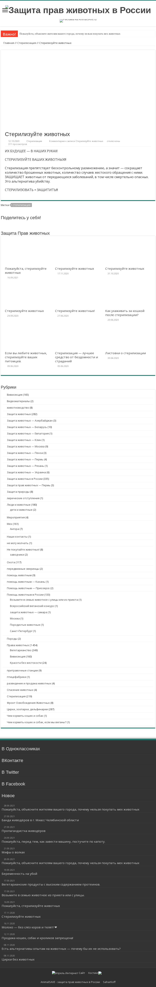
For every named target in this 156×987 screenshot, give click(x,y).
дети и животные (21, 509)
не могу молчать (17, 543)
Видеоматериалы (18, 401)
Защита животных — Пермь (25, 459)
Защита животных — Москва (25, 446)
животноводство (18, 407)
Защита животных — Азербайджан (30, 420)
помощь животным (19, 575)
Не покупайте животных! (23, 549)
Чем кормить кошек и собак (25, 716)
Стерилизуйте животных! (75, 311)
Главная (8, 43)
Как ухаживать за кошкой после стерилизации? (124, 313)
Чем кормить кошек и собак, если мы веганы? (36, 722)
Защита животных (19, 414)
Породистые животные (25, 625)
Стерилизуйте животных (74, 268)
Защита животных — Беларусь (27, 427)
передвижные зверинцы (23, 569)
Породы (12, 638)
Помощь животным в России (25, 594)
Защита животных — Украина (26, 472)
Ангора (14, 529)
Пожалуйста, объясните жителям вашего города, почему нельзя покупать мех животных (70, 33)
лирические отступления (23, 498)
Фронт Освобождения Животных (28, 703)
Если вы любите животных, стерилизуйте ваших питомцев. (26, 357)
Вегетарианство (20, 650)
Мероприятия (16, 517)
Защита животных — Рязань (25, 466)
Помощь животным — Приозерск (28, 588)
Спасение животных (20, 690)
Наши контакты (17, 536)
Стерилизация (26, 43)
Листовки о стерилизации (125, 353)
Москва (15, 618)
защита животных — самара (28, 612)
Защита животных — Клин (24, 440)
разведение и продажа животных (29, 683)
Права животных (18, 645)
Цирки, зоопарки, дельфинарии (27, 709)
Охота (11, 562)
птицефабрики (16, 677)
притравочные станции (22, 670)
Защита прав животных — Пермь (28, 485)
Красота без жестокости (26, 663)
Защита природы (18, 492)
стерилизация (21, 205)
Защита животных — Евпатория (28, 433)
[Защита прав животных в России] (78, 9)
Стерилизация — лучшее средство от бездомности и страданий (76, 357)
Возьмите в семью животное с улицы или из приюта (44, 599)
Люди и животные (18, 504)
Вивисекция (14, 394)
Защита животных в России (25, 479)
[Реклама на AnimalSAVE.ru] (78, 20)
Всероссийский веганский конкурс (32, 606)
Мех (9, 524)
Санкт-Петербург (21, 631)
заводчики (17, 554)
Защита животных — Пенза (25, 453)
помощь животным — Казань (26, 581)
